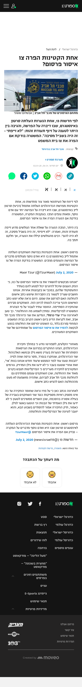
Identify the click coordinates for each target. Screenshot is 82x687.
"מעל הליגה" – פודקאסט (30, 555)
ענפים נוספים (64, 548)
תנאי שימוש (38, 601)
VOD (44, 517)
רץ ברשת (40, 524)
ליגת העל (51, 49)
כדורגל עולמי (64, 524)
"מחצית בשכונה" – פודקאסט (34, 565)
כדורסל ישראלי (63, 532)
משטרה (57, 448)
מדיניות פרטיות (36, 609)
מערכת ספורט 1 (54, 159)
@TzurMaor (23, 432)
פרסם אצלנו (67, 624)
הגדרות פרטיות (65, 641)
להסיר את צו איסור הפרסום (50, 327)
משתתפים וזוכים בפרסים (35, 576)
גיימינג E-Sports (36, 593)
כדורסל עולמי (64, 540)
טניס (43, 585)
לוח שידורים (38, 540)
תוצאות (41, 532)
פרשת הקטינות (45, 448)
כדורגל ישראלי (70, 49)
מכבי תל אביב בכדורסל (53, 149)
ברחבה (42, 548)
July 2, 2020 (64, 272)
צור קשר (69, 630)
